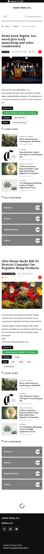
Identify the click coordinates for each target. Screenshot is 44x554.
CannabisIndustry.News (19, 548)
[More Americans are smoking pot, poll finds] (9, 140)
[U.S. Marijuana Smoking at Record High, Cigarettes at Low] (9, 185)
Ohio (29, 362)
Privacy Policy (16, 545)
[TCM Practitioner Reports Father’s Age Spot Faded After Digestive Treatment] (9, 169)
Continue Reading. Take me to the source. (20, 113)
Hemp (21, 362)
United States (9, 367)
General (23, 150)
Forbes (17, 357)
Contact (6, 545)
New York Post (20, 118)
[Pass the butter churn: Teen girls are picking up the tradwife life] (9, 154)
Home (7, 26)
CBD (13, 362)
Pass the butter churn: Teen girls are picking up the (30, 154)
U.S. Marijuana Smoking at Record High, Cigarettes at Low (30, 185)
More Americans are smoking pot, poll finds (29, 140)
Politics (15, 26)
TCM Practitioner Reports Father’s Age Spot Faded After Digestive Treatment (28, 169)
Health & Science (27, 136)
